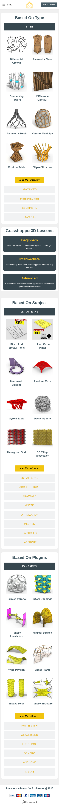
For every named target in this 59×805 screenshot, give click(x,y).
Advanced (29, 278)
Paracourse (49, 4)
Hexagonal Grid (16, 452)
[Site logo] (29, 4)
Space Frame (42, 670)
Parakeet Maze (42, 381)
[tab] (29, 26)
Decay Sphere (42, 418)
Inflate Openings (42, 599)
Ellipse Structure (42, 167)
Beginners (29, 240)
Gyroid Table (16, 418)
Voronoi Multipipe (42, 133)
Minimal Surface (42, 632)
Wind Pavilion (16, 670)
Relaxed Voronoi (16, 599)
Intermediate (29, 259)
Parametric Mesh (17, 133)
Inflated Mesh (17, 703)
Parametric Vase (42, 59)
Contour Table (16, 167)
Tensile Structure (42, 703)
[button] (29, 180)
